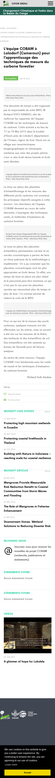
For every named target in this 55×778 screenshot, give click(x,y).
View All (47, 570)
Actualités (11, 28)
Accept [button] (27, 772)
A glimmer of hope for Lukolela (24, 661)
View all (47, 411)
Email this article (14, 394)
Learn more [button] (11, 764)
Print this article (14, 400)
